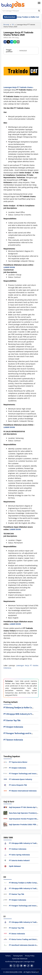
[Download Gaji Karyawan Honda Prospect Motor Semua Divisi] (5, 818)
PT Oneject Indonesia (13, 727)
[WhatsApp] (14, 41)
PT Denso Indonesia (17, 933)
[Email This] (18, 41)
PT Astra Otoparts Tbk (18, 785)
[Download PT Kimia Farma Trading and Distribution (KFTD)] (5, 939)
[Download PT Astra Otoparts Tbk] (5, 785)
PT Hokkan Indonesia (17, 849)
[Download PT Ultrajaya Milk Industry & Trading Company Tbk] (5, 843)
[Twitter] (14, 965)
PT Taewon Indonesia (13, 739)
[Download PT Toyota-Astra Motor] (5, 762)
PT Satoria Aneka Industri (19, 860)
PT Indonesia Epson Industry (20, 779)
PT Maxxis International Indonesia (23, 791)
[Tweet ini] (8, 41)
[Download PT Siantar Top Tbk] (5, 894)
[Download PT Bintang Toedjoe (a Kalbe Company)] (5, 882)
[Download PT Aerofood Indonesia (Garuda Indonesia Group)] (5, 945)
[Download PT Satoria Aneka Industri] (5, 860)
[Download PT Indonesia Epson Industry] (5, 779)
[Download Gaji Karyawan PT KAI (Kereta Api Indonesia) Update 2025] (5, 807)
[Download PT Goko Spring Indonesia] (5, 854)
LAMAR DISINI (9, 267)
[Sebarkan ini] (5, 41)
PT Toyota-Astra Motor (18, 762)
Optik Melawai (15, 866)
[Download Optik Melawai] (5, 866)
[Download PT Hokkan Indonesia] (5, 849)
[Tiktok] (28, 965)
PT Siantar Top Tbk (12, 720)
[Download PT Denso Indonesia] (5, 933)
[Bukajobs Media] (13, 5)
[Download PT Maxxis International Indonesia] (5, 791)
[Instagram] (17, 965)
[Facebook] (10, 965)
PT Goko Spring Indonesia (19, 855)
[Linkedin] (21, 965)
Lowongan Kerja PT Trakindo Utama (18, 87)
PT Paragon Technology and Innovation (22, 733)
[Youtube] (24, 965)
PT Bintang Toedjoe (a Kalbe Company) (21, 707)
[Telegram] (11, 41)
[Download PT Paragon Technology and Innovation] (5, 773)
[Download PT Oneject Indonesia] (5, 768)
